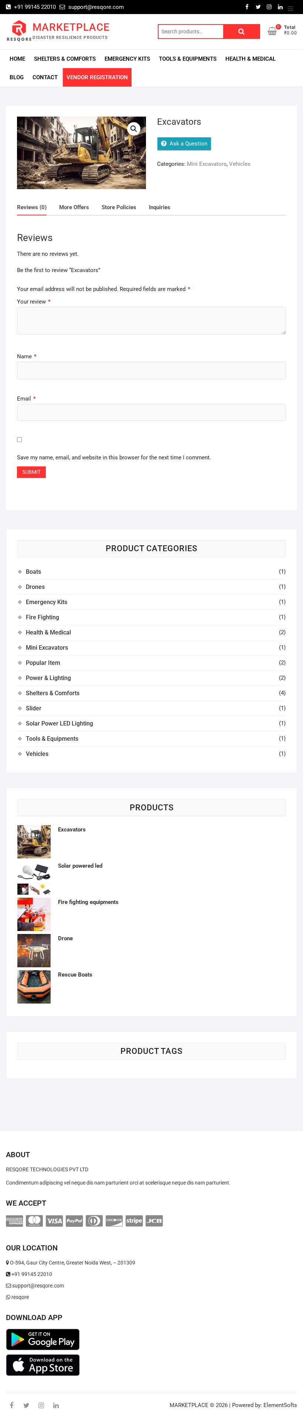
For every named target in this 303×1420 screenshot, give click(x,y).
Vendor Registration (97, 77)
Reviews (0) (32, 207)
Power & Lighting (48, 677)
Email (26, 398)
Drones (35, 586)
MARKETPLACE (71, 27)
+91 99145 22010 (34, 7)
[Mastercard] (34, 1221)
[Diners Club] (94, 1221)
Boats (33, 571)
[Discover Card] (114, 1221)
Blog (17, 77)
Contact (45, 77)
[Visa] (54, 1221)
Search (241, 31)
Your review (34, 301)
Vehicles (240, 164)
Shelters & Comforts (65, 59)
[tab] (32, 207)
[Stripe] (134, 1221)
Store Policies (119, 207)
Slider (33, 708)
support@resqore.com (95, 7)
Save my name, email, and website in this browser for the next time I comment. (114, 457)
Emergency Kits (127, 59)
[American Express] (14, 1221)
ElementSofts (280, 1405)
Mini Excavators (207, 164)
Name (27, 356)
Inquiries (159, 207)
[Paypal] (74, 1221)
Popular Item (43, 662)
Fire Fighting (42, 617)
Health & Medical (250, 59)
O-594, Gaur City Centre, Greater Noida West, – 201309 (72, 1263)
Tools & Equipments (188, 59)
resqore (19, 1297)
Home (17, 59)
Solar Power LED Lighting (59, 723)
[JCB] (154, 1221)
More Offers (74, 207)
